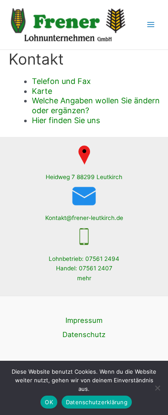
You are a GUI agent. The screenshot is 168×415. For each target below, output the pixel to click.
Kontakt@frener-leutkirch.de (84, 217)
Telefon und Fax (61, 81)
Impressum (84, 320)
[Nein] (157, 388)
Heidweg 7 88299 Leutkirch (84, 176)
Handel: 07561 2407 (84, 268)
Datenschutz (84, 334)
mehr (84, 278)
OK (49, 402)
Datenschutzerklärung (97, 402)
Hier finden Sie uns (66, 120)
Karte (42, 91)
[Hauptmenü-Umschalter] (151, 25)
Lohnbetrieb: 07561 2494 (84, 258)
